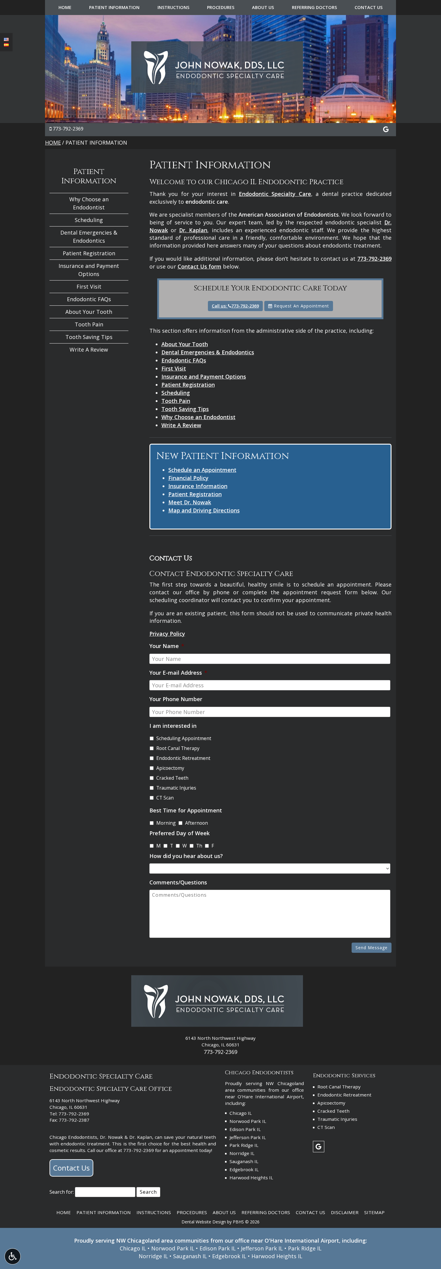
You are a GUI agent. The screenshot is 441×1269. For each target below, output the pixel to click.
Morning (166, 823)
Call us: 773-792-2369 (235, 306)
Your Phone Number (175, 699)
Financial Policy (188, 478)
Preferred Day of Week (179, 833)
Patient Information (114, 7)
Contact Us (368, 7)
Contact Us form (199, 266)
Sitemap (374, 1212)
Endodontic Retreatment (183, 758)
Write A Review (181, 425)
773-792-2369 (68, 128)
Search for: (62, 1192)
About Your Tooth (184, 344)
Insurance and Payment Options (203, 376)
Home (64, 7)
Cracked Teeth (172, 778)
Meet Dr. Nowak (189, 502)
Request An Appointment (300, 306)
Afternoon (196, 823)
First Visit (173, 368)
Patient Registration (188, 384)
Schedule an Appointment (202, 469)
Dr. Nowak (111, 1137)
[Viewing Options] (12, 1256)
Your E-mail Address (178, 672)
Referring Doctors (314, 7)
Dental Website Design (204, 1222)
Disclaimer (344, 1212)
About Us (263, 7)
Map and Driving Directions (204, 510)
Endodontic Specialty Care (275, 193)
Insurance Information (197, 486)
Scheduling (175, 392)
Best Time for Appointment (185, 810)
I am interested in (172, 725)
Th (199, 845)
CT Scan (165, 797)
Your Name (166, 646)
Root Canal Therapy (178, 748)
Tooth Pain (175, 400)
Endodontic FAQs (183, 360)
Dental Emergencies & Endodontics (207, 352)
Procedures (220, 7)
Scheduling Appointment (183, 738)
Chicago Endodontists (73, 1137)
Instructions (173, 7)
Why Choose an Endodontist (198, 417)
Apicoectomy (170, 768)
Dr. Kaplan (193, 230)
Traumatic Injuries (176, 787)
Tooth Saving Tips (185, 408)
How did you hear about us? (186, 856)
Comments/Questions (178, 882)
